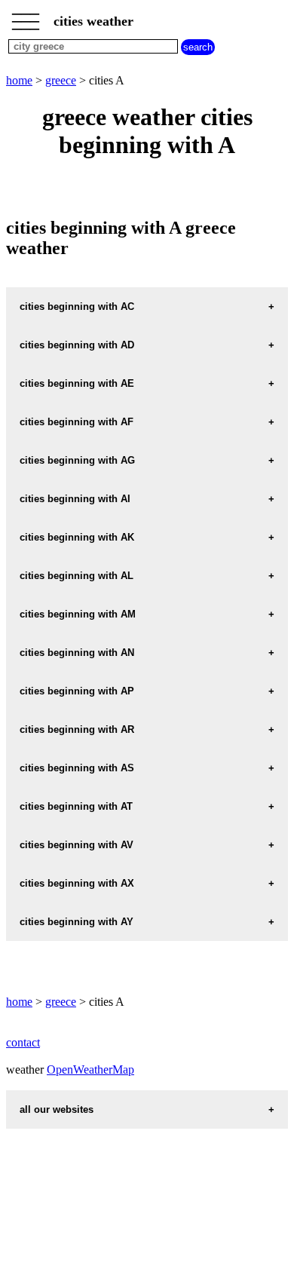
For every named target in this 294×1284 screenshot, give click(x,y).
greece (60, 80)
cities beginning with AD (77, 345)
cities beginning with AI (75, 498)
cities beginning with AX (77, 883)
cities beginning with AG (77, 460)
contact (23, 1042)
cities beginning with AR (77, 729)
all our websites (56, 1109)
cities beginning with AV (76, 844)
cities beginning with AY (76, 921)
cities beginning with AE (77, 383)
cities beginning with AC (77, 306)
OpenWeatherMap (90, 1069)
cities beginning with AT (76, 806)
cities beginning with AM (78, 614)
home (19, 80)
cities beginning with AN (77, 652)
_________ (25, 16)
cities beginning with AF (76, 421)
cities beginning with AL (76, 575)
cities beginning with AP (77, 691)
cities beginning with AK (77, 537)
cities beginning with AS (77, 768)
